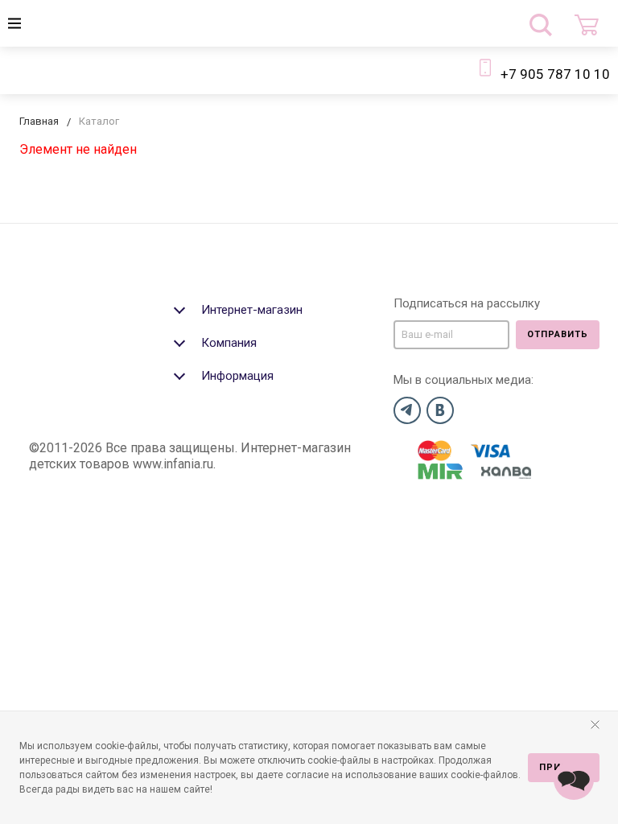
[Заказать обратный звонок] (574, 780)
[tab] (277, 307)
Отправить (557, 334)
